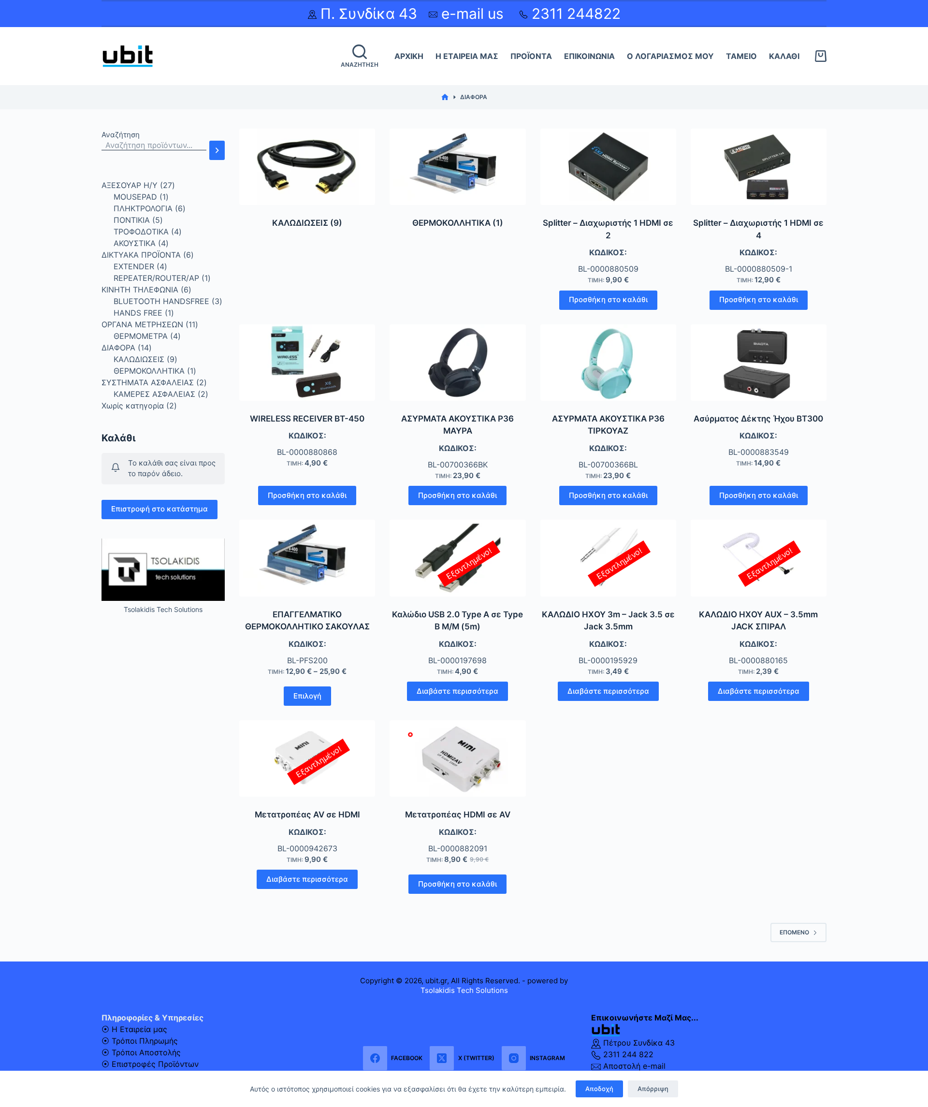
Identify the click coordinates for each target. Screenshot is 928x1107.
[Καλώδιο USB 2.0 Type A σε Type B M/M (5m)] (457, 558)
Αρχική (408, 56)
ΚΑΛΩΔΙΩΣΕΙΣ (307, 223)
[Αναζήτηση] (217, 150)
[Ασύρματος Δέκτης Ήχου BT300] (758, 362)
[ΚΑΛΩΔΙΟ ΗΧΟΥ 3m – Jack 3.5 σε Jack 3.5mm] (608, 558)
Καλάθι (784, 56)
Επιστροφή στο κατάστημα (159, 508)
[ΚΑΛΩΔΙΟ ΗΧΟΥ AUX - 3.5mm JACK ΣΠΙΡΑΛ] (758, 558)
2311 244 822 (627, 1054)
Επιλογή (307, 695)
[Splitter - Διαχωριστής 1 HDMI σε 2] (608, 167)
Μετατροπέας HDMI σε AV (457, 814)
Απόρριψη (653, 1088)
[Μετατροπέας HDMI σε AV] (457, 758)
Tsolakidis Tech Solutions (464, 990)
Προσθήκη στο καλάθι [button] (608, 299)
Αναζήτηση (121, 134)
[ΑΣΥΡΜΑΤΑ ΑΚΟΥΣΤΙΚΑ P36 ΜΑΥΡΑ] (457, 362)
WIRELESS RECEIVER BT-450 (307, 418)
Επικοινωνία (589, 56)
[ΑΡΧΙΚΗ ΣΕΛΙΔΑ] (445, 97)
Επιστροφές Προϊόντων (155, 1064)
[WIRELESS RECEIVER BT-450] (307, 362)
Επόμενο (794, 932)
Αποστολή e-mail (633, 1066)
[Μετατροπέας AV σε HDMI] (307, 758)
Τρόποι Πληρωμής (145, 1041)
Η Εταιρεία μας (466, 56)
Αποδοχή (599, 1088)
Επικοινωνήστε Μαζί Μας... (644, 1017)
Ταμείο (741, 56)
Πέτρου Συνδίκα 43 (638, 1043)
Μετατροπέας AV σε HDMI (307, 814)
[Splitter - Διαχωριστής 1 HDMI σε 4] (758, 167)
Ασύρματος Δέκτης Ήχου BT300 (758, 418)
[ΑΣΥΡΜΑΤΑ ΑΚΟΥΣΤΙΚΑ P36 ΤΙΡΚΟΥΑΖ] (608, 362)
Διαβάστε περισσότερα (457, 691)
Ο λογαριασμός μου (670, 56)
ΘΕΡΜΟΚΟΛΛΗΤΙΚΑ (457, 223)
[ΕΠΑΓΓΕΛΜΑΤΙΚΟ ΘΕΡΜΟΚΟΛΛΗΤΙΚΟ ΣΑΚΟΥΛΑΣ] (307, 558)
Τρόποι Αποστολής (146, 1052)
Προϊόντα (531, 56)
